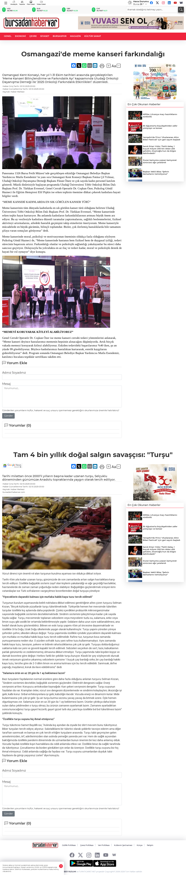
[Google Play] (81, 863)
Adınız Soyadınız (14, 372)
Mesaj (6, 384)
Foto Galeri (31, 4)
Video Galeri (41, 4)
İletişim (150, 845)
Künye (139, 845)
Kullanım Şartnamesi (123, 845)
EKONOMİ (20, 36)
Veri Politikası (104, 845)
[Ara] (181, 10)
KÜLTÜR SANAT (92, 36)
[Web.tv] (181, 3)
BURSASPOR (60, 36)
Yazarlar (22, 4)
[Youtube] (175, 3)
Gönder (8, 415)
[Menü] (6, 2)
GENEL (7, 36)
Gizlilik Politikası (69, 845)
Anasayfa (13, 4)
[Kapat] (61, 866)
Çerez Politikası (86, 845)
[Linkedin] (169, 3)
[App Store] (104, 863)
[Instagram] (163, 3)
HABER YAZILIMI (68, 871)
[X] (157, 3)
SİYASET (44, 36)
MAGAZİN (75, 36)
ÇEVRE (33, 36)
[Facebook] (151, 3)
